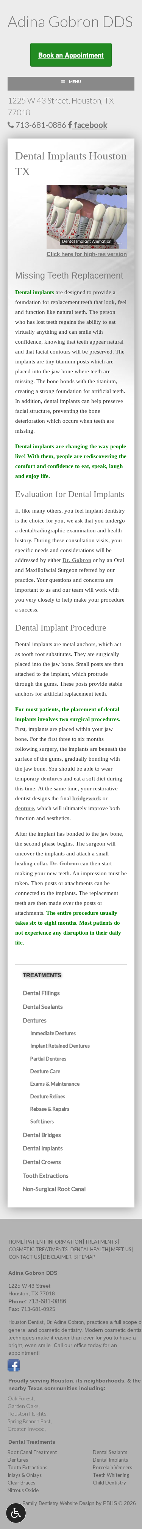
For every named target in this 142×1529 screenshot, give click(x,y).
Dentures (35, 1020)
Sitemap (84, 1257)
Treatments (42, 975)
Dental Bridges (42, 1134)
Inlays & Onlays (25, 1475)
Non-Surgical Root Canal (54, 1188)
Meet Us (121, 1249)
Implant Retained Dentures (60, 1046)
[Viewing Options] (16, 1513)
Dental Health (89, 1249)
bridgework (86, 798)
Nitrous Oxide (23, 1490)
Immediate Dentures (53, 1033)
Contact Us (24, 1257)
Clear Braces (21, 1483)
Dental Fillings (41, 992)
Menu (75, 81)
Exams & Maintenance (55, 1084)
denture (24, 808)
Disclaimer (57, 1257)
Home (16, 1242)
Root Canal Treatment (32, 1452)
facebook (89, 124)
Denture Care (45, 1071)
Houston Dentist (26, 1322)
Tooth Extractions (46, 1175)
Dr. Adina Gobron (65, 1322)
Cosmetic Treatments (38, 1249)
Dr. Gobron (76, 560)
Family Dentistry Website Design (58, 1503)
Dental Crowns (42, 1161)
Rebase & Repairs (49, 1109)
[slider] (86, 243)
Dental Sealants (43, 1006)
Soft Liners (42, 1121)
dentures (51, 779)
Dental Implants (43, 1148)
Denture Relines (47, 1096)
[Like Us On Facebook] (14, 1365)
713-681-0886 (40, 124)
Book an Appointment (71, 54)
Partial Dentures (48, 1059)
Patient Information (54, 1242)
